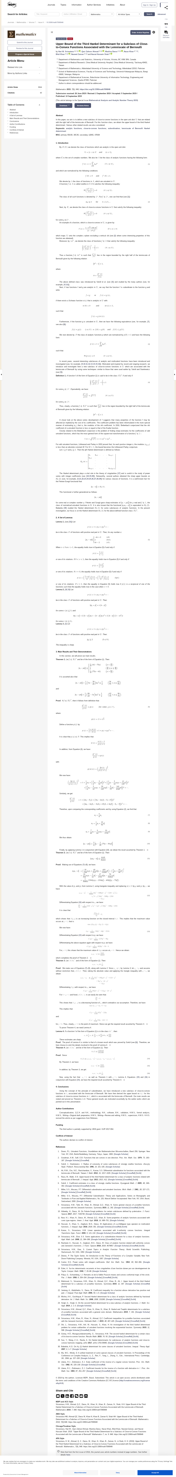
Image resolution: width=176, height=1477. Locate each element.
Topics (63, 4)
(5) (149, 540)
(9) (149, 831)
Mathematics (21, 22)
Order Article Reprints (140, 32)
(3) (149, 344)
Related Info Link (15, 67)
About (122, 4)
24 (88, 479)
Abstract (13, 109)
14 (94, 364)
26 (93, 479)
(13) (148, 951)
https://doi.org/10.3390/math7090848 (95, 89)
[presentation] (136, 120)
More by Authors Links (17, 73)
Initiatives (110, 4)
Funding (13, 127)
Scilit (138, 1258)
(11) (148, 858)
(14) (148, 1133)
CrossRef (85, 1246)
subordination (114, 128)
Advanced (162, 14)
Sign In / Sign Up (149, 5)
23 (85, 479)
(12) (148, 897)
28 (97, 479)
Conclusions (14, 121)
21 (80, 479)
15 (96, 364)
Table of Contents (16, 104)
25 (90, 479)
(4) (149, 382)
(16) (148, 1156)
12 (89, 364)
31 (70, 522)
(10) (148, 843)
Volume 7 (32, 22)
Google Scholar (121, 1239)
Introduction (14, 112)
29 (100, 479)
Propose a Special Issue (24, 54)
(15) (148, 1144)
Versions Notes (83, 105)
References (14, 132)
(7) (149, 815)
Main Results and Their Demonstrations (24, 118)
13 (92, 364)
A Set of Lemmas (16, 115)
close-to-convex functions (95, 128)
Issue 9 (41, 22)
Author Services (94, 4)
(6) (149, 707)
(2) (149, 202)
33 (69, 590)
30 (65, 508)
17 (119, 473)
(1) (149, 164)
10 (84, 364)
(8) (149, 823)
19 (90, 476)
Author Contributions (17, 124)
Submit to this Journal (25, 42)
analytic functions (74, 128)
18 (88, 476)
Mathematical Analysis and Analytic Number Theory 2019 (113, 100)
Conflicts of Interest (17, 130)
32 (66, 590)
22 (83, 479)
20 (93, 476)
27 (95, 479)
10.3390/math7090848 (54, 22)
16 (99, 364)
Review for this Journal (24, 48)
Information (77, 4)
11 (87, 364)
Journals (51, 4)
